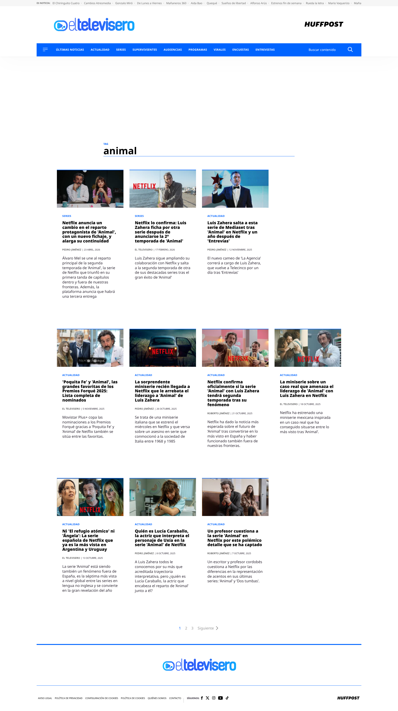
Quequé (212, 3)
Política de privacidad (68, 698)
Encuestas (240, 49)
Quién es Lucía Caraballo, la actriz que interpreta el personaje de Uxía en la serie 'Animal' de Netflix (162, 538)
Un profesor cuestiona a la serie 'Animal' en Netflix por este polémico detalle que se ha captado (235, 538)
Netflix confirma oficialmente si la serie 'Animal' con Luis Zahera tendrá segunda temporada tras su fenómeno (233, 393)
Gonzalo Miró (124, 3)
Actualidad (100, 49)
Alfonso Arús (259, 3)
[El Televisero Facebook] (202, 698)
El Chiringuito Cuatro (66, 3)
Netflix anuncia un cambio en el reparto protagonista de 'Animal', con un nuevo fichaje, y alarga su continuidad (89, 232)
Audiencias (173, 49)
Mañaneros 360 (176, 3)
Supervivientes (144, 49)
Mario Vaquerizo (339, 3)
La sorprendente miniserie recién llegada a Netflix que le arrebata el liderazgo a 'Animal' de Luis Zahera (162, 391)
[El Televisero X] (207, 698)
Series (121, 49)
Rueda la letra (315, 3)
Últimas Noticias (70, 49)
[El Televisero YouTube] (220, 698)
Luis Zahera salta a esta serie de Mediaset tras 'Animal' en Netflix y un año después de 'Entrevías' (233, 232)
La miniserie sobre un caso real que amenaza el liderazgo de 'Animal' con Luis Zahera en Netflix (307, 388)
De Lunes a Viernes (149, 3)
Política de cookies (133, 698)
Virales (220, 49)
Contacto (175, 698)
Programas (198, 49)
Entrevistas (265, 49)
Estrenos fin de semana (286, 3)
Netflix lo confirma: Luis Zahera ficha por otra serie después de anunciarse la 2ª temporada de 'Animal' (160, 232)
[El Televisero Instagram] (213, 698)
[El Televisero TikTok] (227, 698)
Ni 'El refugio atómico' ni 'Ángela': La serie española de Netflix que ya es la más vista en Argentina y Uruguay (88, 540)
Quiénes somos (157, 698)
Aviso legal (45, 698)
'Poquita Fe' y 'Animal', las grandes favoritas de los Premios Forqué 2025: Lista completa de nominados (90, 391)
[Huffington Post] (324, 25)
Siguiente (206, 628)
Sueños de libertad (234, 3)
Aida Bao (197, 3)
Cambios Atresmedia (98, 3)
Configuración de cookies (101, 698)
